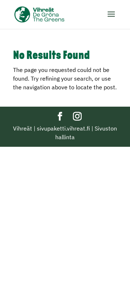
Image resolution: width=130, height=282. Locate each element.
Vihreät (22, 128)
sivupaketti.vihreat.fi (63, 128)
